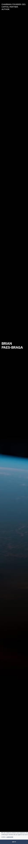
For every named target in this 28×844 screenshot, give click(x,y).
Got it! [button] (14, 841)
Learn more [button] (9, 837)
